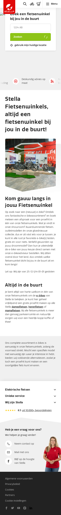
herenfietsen (35, 306)
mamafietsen (12, 310)
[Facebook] (6, 508)
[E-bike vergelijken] (32, 4)
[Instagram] (24, 508)
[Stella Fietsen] (9, 7)
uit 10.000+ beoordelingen (37, 410)
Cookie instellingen (15, 500)
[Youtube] (18, 508)
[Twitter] (12, 508)
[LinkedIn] (30, 508)
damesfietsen (19, 306)
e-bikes (40, 295)
